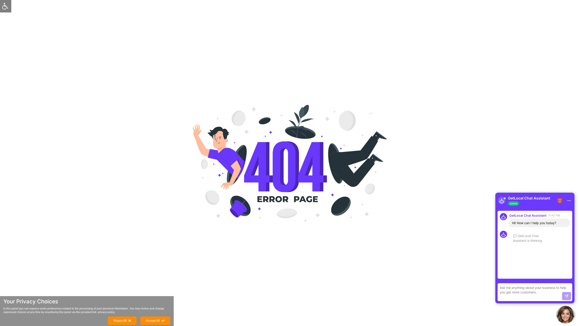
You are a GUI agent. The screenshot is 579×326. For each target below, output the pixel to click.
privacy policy (106, 312)
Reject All (120, 320)
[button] (565, 314)
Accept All (153, 320)
